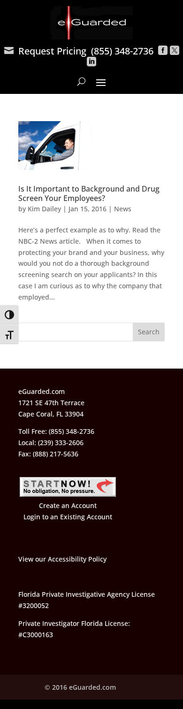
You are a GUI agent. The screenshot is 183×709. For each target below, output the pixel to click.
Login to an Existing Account (67, 516)
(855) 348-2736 (122, 51)
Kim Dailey (44, 208)
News (122, 208)
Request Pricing (45, 51)
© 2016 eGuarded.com (80, 687)
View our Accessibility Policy (62, 559)
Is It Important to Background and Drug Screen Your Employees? (89, 194)
